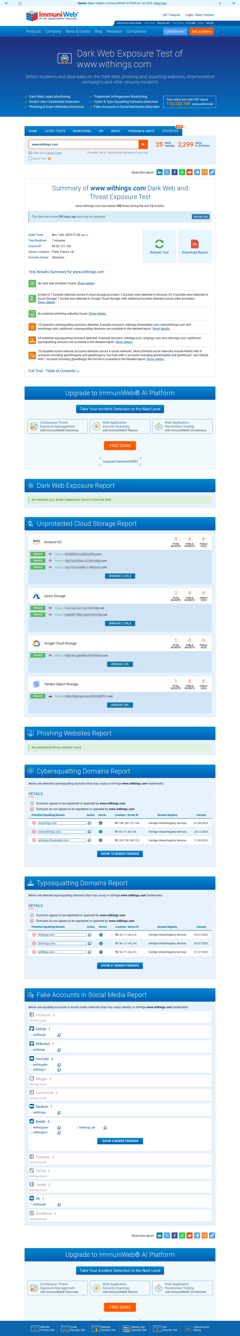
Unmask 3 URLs (120, 576)
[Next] (233, 3)
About (116, 131)
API (101, 131)
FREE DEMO (120, 445)
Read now (160, 3)
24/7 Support (171, 15)
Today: (200, 23)
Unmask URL (120, 664)
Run (143, 144)
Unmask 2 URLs (120, 623)
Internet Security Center (129, 23)
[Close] (220, 3)
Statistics (172, 129)
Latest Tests (55, 131)
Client (198, 15)
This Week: (178, 23)
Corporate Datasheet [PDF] (120, 461)
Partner (209, 15)
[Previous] (6, 3)
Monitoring (82, 131)
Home (32, 131)
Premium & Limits (141, 131)
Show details (85, 283)
